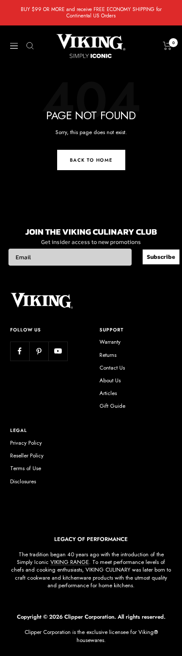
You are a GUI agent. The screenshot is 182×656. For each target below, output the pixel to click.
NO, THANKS (136, 372)
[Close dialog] (176, 288)
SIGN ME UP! (136, 356)
